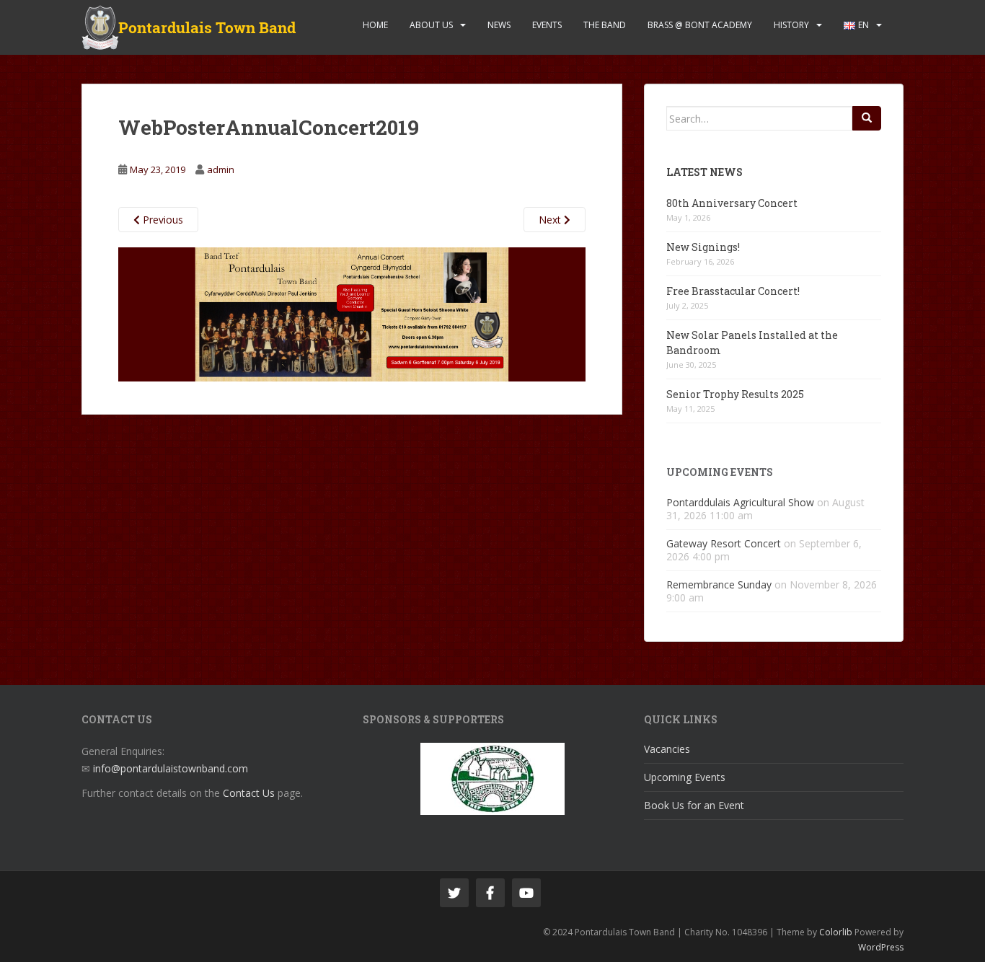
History (791, 25)
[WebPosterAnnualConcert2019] (352, 313)
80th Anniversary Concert (732, 203)
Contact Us (249, 793)
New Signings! (703, 247)
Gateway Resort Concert (723, 543)
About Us (431, 25)
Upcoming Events (684, 777)
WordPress (881, 947)
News (499, 25)
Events (547, 25)
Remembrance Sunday (719, 584)
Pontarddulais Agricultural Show (740, 502)
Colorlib (835, 932)
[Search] (866, 118)
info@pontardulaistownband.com (170, 768)
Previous (161, 219)
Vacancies (667, 749)
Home (375, 25)
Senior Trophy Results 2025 (735, 394)
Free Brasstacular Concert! (733, 291)
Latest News (704, 172)
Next (551, 219)
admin (220, 169)
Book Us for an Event (694, 805)
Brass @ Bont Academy (700, 25)
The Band (604, 25)
